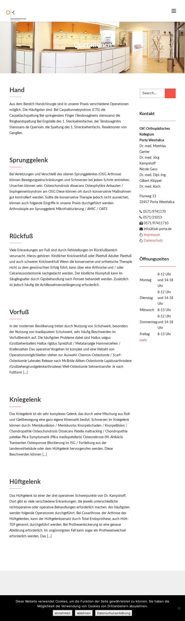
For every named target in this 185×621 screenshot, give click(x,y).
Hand (17, 90)
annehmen (63, 613)
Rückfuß (21, 236)
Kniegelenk (25, 400)
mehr (143, 340)
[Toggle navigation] (173, 11)
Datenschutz (153, 240)
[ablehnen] (179, 608)
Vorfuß (19, 312)
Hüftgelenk (25, 482)
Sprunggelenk (28, 160)
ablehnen (84, 613)
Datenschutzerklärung (113, 613)
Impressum (152, 235)
